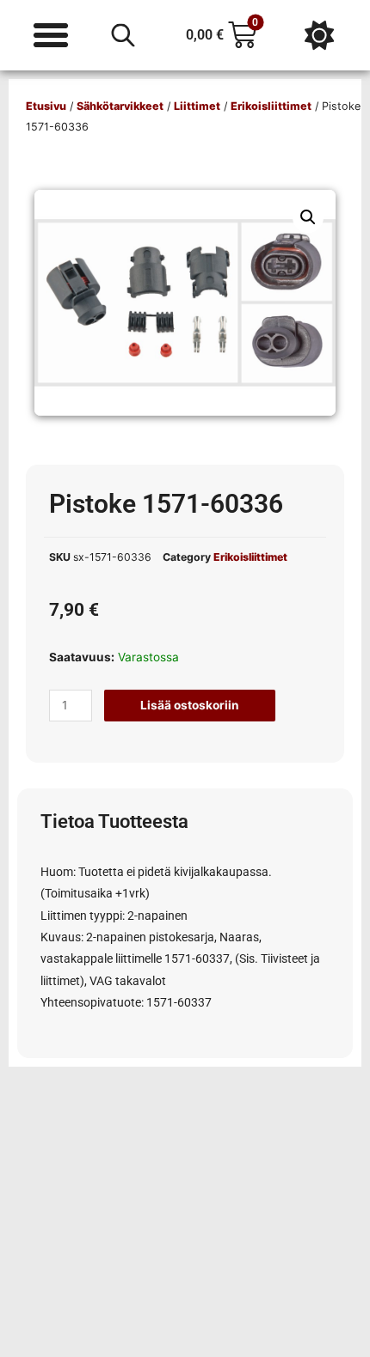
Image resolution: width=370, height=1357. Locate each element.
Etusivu (46, 106)
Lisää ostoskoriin (189, 705)
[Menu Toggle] (51, 35)
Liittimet (197, 106)
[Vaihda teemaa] (319, 35)
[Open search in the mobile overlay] (123, 35)
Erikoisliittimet (271, 106)
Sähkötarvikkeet (120, 106)
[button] (308, 217)
